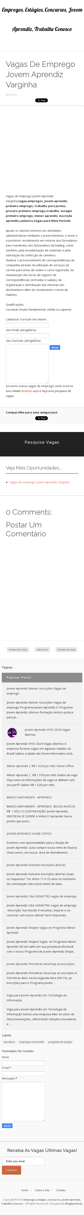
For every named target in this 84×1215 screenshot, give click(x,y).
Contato (60, 1190)
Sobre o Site (42, 1190)
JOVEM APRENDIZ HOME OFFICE (29, 833)
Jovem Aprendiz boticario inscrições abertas (36, 865)
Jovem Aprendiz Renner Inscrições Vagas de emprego (36, 690)
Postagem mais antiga (66, 650)
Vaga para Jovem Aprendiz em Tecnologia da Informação (37, 997)
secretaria (9, 1042)
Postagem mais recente (18, 650)
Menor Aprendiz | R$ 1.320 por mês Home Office (40, 766)
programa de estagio (60, 1042)
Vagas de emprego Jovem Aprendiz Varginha (40, 482)
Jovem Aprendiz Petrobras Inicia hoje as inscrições (40, 964)
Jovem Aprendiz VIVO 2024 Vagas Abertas (47, 732)
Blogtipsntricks (74, 1203)
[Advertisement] (42, 151)
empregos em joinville (31, 1042)
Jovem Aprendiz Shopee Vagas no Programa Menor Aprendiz (41, 930)
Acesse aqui (30, 391)
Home (24, 1190)
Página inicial (42, 650)
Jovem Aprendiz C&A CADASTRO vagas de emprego (42, 896)
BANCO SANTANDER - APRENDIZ (29, 797)
